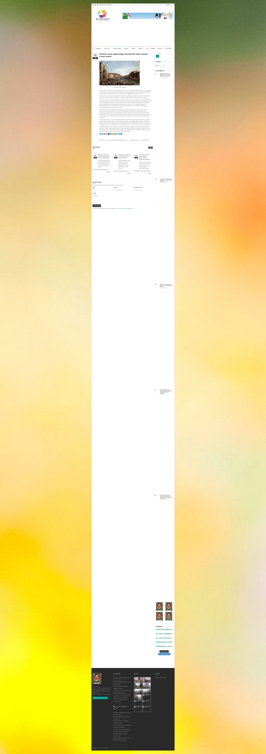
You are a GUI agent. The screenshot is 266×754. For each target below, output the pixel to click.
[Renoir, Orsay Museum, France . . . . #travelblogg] (166, 644)
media (118, 140)
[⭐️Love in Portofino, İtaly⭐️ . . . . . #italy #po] (166, 648)
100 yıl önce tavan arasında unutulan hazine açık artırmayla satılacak (166, 497)
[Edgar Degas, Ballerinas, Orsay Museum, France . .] (162, 644)
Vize (147, 48)
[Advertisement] (133, 36)
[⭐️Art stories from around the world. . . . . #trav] (166, 635)
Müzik (159, 48)
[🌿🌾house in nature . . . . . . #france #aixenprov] (170, 644)
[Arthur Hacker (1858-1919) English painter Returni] (158, 631)
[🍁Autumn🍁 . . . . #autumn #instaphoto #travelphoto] (170, 639)
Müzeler (148, 171)
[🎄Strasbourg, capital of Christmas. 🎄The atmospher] (170, 635)
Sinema (153, 48)
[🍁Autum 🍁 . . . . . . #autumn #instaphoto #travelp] (166, 639)
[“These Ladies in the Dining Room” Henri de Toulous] (158, 639)
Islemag (94, 748)
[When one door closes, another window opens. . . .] (158, 648)
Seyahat (140, 48)
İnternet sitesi (138, 187)
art (107, 140)
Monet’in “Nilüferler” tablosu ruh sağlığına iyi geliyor (166, 285)
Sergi (133, 48)
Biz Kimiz (168, 4)
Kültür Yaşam (117, 48)
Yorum (94, 193)
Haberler (98, 48)
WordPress (105, 748)
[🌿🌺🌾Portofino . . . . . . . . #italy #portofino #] (162, 648)
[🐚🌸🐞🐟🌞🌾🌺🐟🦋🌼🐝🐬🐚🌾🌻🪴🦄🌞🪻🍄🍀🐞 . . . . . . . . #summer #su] (166, 631)
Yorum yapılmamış (134, 140)
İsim (93, 187)
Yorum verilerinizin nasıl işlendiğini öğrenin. (124, 208)
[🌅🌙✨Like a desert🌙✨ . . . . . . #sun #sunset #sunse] (162, 631)
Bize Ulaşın (168, 48)
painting (122, 140)
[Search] (157, 56)
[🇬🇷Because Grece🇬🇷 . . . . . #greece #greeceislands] (162, 635)
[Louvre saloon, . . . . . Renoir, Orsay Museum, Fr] (158, 644)
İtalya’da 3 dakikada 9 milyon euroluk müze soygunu (125, 156)
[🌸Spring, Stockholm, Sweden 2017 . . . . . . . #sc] (170, 648)
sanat (125, 140)
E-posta (115, 187)
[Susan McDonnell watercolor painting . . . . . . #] (162, 639)
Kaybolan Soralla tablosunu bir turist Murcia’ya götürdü (104, 156)
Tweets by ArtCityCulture (161, 677)
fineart (110, 140)
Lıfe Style (107, 48)
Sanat (126, 48)
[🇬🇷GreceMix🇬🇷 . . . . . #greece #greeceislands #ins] (170, 631)
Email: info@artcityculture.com (100, 697)
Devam (108, 172)
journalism (114, 140)
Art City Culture (145, 140)
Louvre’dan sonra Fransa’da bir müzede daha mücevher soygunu (166, 391)
